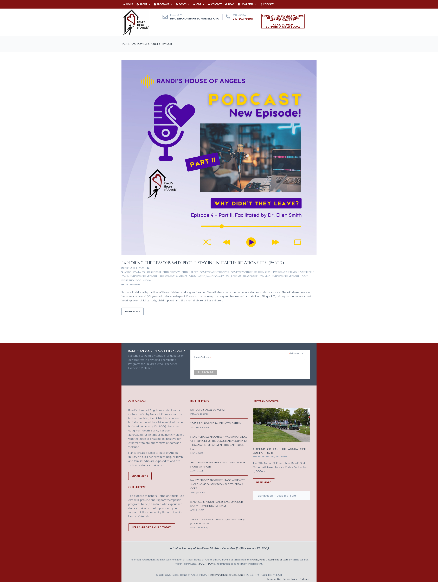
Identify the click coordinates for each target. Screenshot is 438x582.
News (231, 4)
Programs (163, 4)
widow (147, 280)
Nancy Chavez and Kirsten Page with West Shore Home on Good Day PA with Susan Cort (217, 484)
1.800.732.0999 (206, 563)
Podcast (236, 276)
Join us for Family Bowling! (207, 409)
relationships (250, 276)
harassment (167, 276)
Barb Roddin (154, 272)
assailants (139, 272)
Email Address (202, 357)
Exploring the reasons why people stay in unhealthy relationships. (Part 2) (202, 262)
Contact (216, 4)
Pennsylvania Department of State (270, 559)
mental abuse (197, 276)
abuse (127, 272)
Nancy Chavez (215, 276)
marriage (181, 276)
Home (129, 4)
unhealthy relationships (286, 276)
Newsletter (247, 4)
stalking (265, 276)
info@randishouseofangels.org (194, 18)
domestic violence (242, 272)
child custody (171, 272)
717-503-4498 (243, 18)
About (143, 4)
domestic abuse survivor (214, 272)
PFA (227, 276)
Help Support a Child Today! (151, 527)
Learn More (140, 476)
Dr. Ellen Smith (262, 272)
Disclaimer (304, 578)
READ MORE (263, 482)
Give (198, 4)
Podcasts (268, 4)
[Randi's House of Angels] (135, 22)
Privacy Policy (290, 578)
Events (182, 4)
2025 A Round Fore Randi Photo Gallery (215, 423)
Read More (132, 311)
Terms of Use (274, 578)
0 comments (132, 284)
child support (190, 272)
